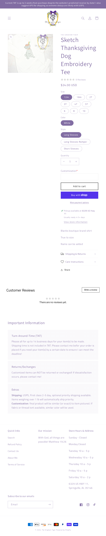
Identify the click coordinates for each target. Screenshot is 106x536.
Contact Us (13, 451)
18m (79, 97)
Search (11, 437)
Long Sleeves (71, 135)
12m (66, 97)
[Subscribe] (49, 504)
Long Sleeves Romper (75, 141)
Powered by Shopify (63, 530)
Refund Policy (15, 444)
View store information (76, 222)
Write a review (90, 290)
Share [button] (67, 269)
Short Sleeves (71, 148)
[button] (9, 18)
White (67, 123)
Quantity (65, 155)
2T (90, 97)
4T (76, 104)
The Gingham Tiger (49, 530)
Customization (69, 171)
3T (65, 104)
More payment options (79, 202)
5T (86, 104)
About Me (13, 457)
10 (84, 111)
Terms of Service (16, 464)
